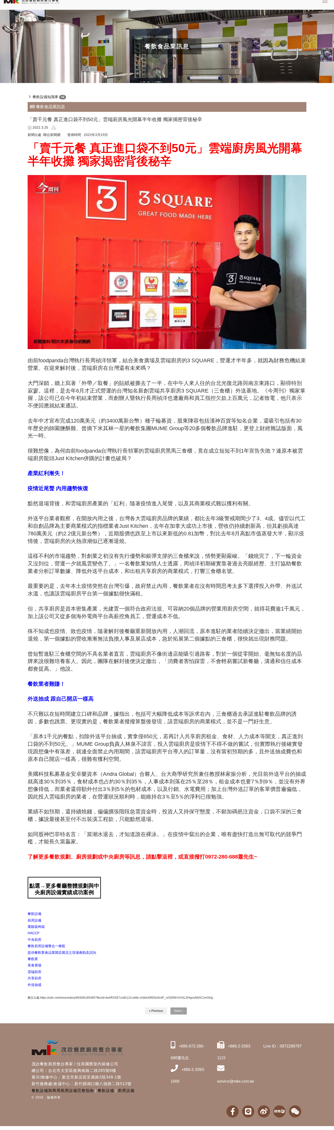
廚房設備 (126, 1091)
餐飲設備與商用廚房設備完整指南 (63, 1091)
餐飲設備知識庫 (45, 97)
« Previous (156, 1011)
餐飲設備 (106, 1091)
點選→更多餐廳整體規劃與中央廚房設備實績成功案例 (64, 889)
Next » (178, 1011)
